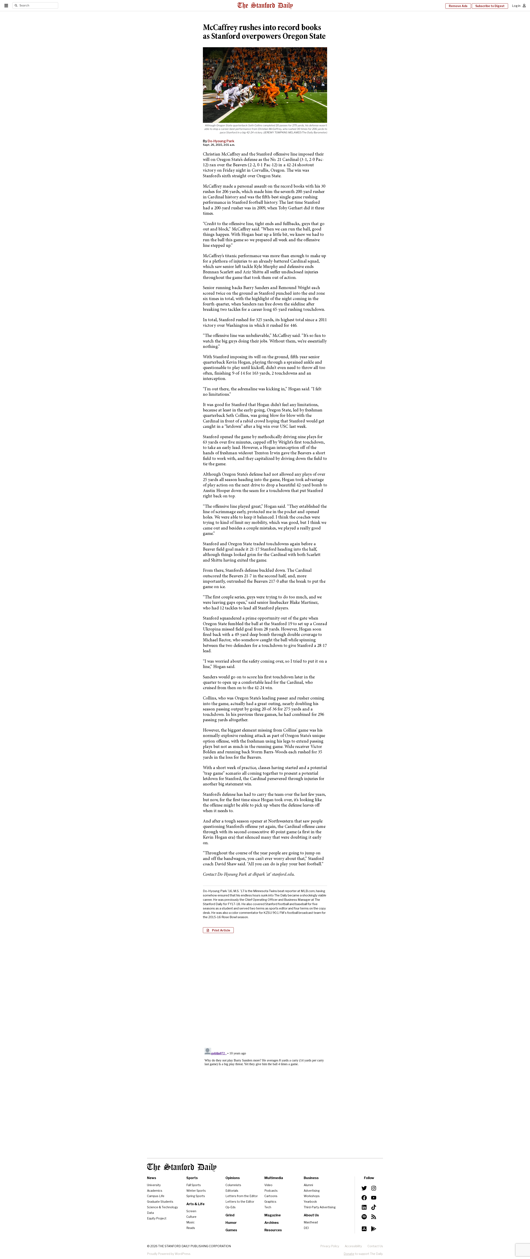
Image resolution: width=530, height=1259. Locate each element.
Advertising (312, 1190)
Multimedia (273, 1178)
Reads (190, 1228)
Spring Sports (195, 1196)
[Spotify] (364, 1216)
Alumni (308, 1185)
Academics (154, 1190)
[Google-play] (373, 1228)
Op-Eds (230, 1207)
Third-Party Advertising (320, 1207)
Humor (231, 1223)
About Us (311, 1215)
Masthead (311, 1222)
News (151, 1178)
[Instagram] (373, 1188)
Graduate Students (160, 1201)
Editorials (231, 1190)
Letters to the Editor (239, 1201)
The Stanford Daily (182, 1167)
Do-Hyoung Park (221, 141)
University (154, 1185)
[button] (218, 930)
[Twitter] (364, 1188)
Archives (271, 1223)
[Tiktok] (373, 1207)
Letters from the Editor (241, 1196)
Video (268, 1185)
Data (150, 1212)
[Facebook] (364, 1197)
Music (190, 1222)
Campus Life (155, 1196)
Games (231, 1230)
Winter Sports (196, 1190)
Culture (191, 1216)
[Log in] (524, 5)
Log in (516, 5)
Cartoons (270, 1196)
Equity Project (156, 1218)
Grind (229, 1215)
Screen (191, 1211)
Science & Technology (162, 1207)
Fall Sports (193, 1185)
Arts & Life (195, 1204)
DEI (306, 1228)
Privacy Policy (329, 1246)
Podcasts (271, 1190)
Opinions (232, 1178)
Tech (267, 1207)
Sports (192, 1178)
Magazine (272, 1215)
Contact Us (375, 1246)
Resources (273, 1230)
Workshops (312, 1196)
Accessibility (353, 1246)
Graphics (270, 1201)
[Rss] (373, 1216)
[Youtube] (373, 1197)
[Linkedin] (364, 1207)
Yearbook (310, 1201)
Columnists (233, 1185)
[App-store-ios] (364, 1228)
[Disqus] (265, 990)
